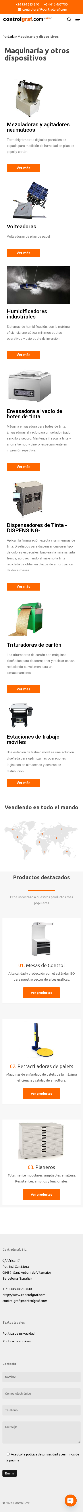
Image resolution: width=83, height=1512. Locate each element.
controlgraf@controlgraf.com (24, 1301)
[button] (77, 19)
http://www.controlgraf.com (23, 1295)
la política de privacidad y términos (49, 1454)
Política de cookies (16, 1341)
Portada (8, 36)
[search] (69, 19)
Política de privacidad (18, 1333)
